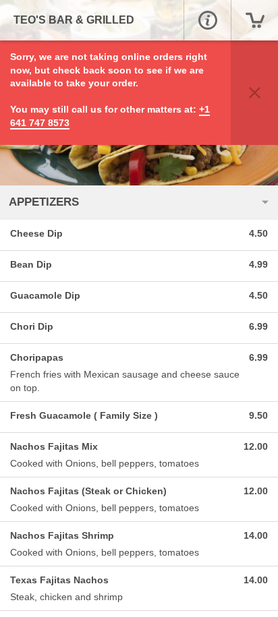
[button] (207, 20)
